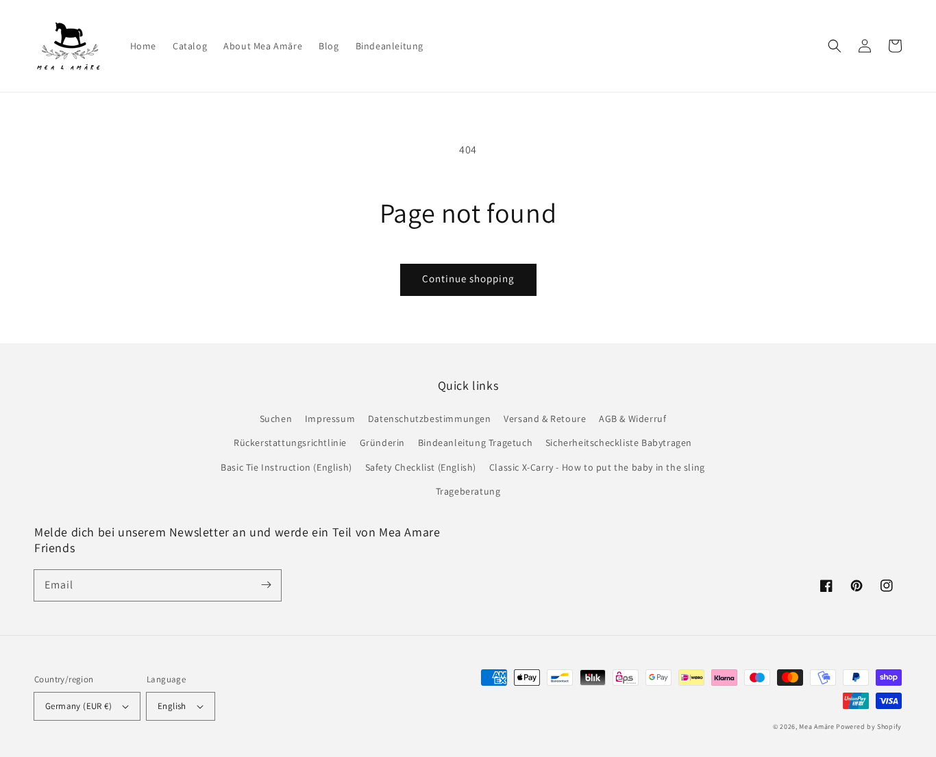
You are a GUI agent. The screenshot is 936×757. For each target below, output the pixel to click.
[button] (835, 46)
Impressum (330, 418)
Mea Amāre (817, 726)
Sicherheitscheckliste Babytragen (618, 442)
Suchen (276, 418)
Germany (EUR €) (78, 706)
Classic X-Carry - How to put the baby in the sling (597, 467)
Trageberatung (468, 491)
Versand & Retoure (545, 418)
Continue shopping (468, 278)
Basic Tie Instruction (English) (286, 467)
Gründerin (382, 442)
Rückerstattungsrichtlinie (290, 442)
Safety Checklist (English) (421, 467)
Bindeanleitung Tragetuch (475, 442)
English (172, 706)
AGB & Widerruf (632, 418)
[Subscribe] (266, 585)
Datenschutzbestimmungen (429, 418)
